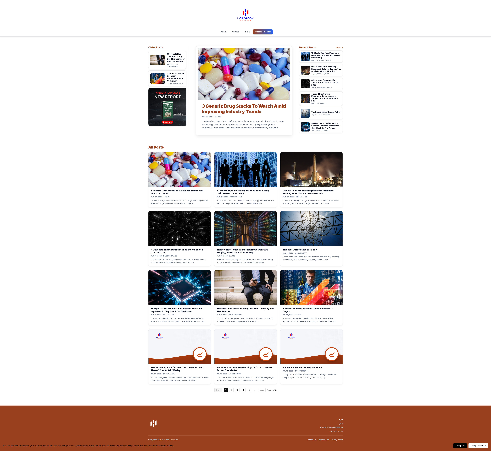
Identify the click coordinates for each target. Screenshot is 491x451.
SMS (341, 424)
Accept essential (478, 445)
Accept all (460, 445)
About (223, 32)
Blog (247, 32)
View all (339, 48)
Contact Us (311, 440)
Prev (218, 390)
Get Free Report (262, 32)
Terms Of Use (323, 440)
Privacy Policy (337, 440)
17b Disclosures (336, 431)
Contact (235, 32)
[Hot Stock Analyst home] (245, 15)
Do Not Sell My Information (331, 427)
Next (262, 390)
